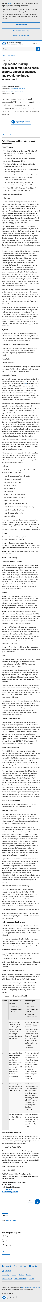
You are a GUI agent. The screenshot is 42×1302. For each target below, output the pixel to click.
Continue (6, 1252)
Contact (21, 1275)
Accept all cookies (21, 24)
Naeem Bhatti (11, 1220)
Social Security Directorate (17, 88)
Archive (14, 1275)
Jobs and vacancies (20, 1278)
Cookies (28, 1275)
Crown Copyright (7, 1278)
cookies (9, 3)
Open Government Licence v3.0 (30, 1287)
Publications (11, 55)
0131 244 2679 (7, 1189)
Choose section (8, 135)
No (6, 1241)
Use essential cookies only (21, 31)
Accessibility (5, 1275)
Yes (6, 1236)
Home (3, 55)
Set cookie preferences (21, 36)
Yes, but (8, 1245)
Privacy (31, 1278)
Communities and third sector (14, 91)
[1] (26, 383)
